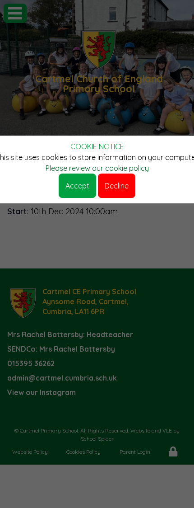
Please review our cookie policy (97, 168)
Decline (117, 185)
